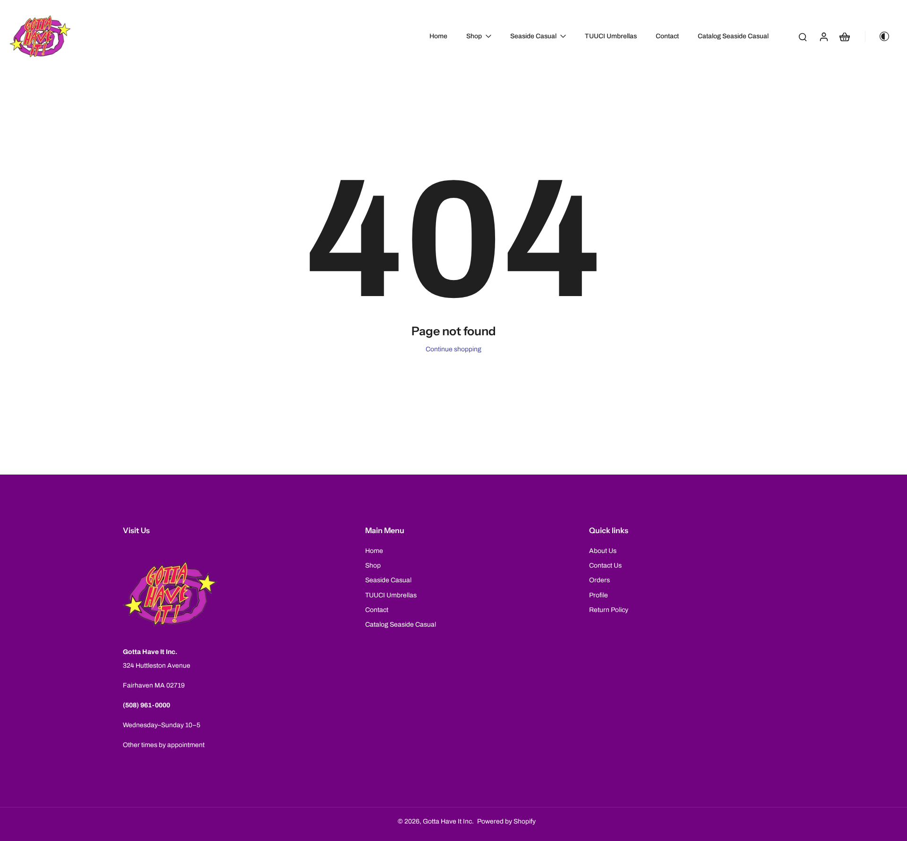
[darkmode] (880, 36)
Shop (373, 565)
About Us (602, 550)
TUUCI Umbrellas (391, 595)
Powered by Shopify (506, 821)
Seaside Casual (388, 580)
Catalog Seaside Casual (400, 624)
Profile (598, 595)
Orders (599, 580)
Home (374, 550)
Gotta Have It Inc (447, 821)
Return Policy (608, 609)
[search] (802, 36)
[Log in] (823, 36)
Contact (376, 609)
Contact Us (605, 565)
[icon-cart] (844, 36)
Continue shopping (453, 349)
